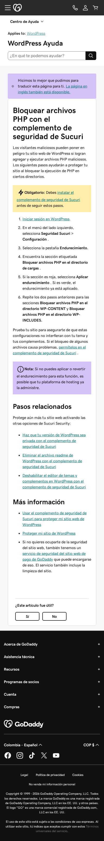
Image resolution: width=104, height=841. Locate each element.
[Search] (91, 55)
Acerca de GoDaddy (20, 644)
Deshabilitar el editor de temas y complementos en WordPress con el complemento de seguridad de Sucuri (54, 481)
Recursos (11, 669)
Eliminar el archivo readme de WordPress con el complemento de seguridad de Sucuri (52, 461)
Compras (11, 707)
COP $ (88, 745)
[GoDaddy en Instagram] (20, 758)
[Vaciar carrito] (95, 7)
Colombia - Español (20, 745)
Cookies (77, 774)
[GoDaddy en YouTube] (56, 758)
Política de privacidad (50, 774)
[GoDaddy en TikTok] (32, 758)
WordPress (36, 33)
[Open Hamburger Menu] (6, 8)
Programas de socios (21, 682)
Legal (24, 774)
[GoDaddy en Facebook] (8, 758)
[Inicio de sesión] (85, 7)
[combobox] (46, 56)
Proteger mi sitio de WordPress (48, 533)
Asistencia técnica (19, 657)
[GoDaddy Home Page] (24, 724)
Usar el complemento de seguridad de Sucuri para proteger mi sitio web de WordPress (54, 518)
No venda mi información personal (52, 784)
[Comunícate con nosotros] (75, 7)
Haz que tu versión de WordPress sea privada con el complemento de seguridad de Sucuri (54, 440)
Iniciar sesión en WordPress (45, 219)
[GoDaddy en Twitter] (44, 758)
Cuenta (10, 694)
